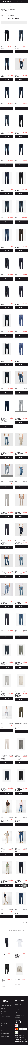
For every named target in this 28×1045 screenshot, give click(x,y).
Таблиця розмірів (5, 1016)
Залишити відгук (5, 1033)
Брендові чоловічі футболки (19, 1016)
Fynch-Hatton (4, 417)
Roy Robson (4, 953)
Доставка (3, 1011)
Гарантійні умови (5, 1036)
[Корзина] (22, 1)
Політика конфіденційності (5, 1027)
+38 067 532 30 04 (20, 1039)
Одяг (4, 6)
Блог (16, 1012)
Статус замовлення (6, 1005)
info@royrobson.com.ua (21, 1041)
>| (26, 922)
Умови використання (6, 1030)
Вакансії (17, 1009)
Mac (2, 46)
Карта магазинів (19, 1007)
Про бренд (18, 1004)
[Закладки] (18, 1)
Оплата (3, 1008)
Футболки (17, 1020)
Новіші (12, 15)
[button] (26, 1)
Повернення (4, 1014)
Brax (2, 189)
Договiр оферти (5, 1023)
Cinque (2, 661)
